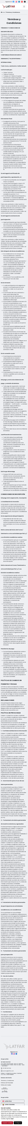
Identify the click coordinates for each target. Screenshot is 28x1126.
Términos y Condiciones (7, 1080)
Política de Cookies (6, 1085)
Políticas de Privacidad (7, 1083)
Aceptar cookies (7, 1123)
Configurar (18, 1123)
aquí (12, 1119)
